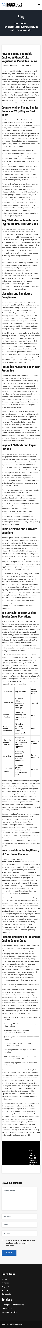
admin (28, 65)
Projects (5, 1286)
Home (16, 23)
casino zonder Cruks (11, 862)
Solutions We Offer (9, 1312)
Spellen (23, 23)
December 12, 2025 (17, 65)
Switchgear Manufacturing (13, 1305)
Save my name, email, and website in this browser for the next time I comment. (20, 1243)
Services (5, 1283)
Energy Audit (7, 1308)
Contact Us (6, 1294)
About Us (5, 1290)
